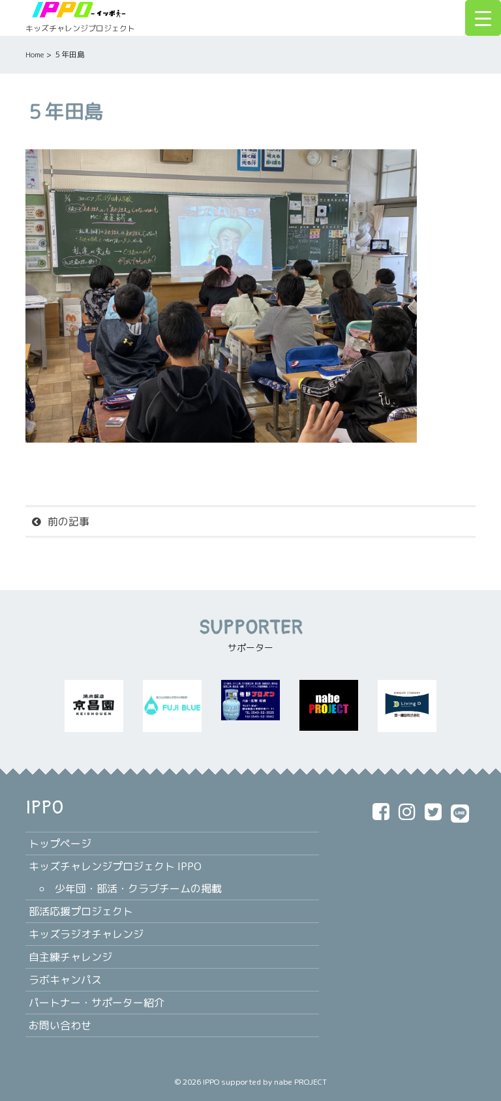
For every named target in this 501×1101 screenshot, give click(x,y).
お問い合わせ (60, 1025)
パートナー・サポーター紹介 (96, 1002)
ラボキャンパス (65, 980)
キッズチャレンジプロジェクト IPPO (115, 866)
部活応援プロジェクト (81, 911)
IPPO (211, 1081)
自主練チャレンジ (70, 957)
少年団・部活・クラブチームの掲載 (138, 888)
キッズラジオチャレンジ (86, 934)
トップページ (60, 843)
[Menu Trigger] (483, 18)
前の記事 (68, 521)
